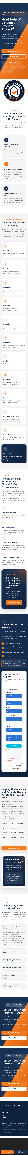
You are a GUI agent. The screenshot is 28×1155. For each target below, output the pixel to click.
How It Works (14, 56)
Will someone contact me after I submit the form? (12, 968)
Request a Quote (6, 1115)
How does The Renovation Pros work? (12, 927)
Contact (4, 1117)
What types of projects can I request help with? (11, 960)
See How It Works (14, 1038)
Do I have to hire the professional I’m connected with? (11, 977)
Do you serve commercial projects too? (10, 986)
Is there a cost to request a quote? (11, 951)
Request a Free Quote (14, 51)
